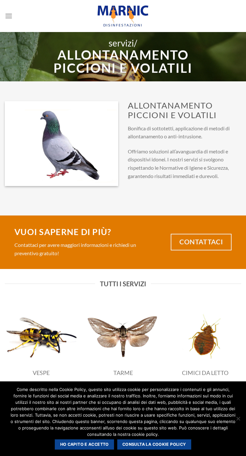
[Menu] (8, 16)
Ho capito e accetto (84, 444)
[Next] (233, 345)
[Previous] (13, 345)
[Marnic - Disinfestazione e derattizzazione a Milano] (123, 15)
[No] (238, 420)
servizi (121, 43)
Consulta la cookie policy (154, 444)
